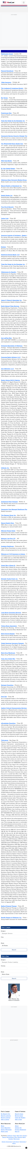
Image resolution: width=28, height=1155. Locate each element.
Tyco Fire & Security (7, 207)
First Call (4, 696)
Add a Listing (5, 1119)
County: (3, 966)
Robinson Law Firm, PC (8, 538)
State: (2, 943)
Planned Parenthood (7, 71)
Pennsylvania (10, 1137)
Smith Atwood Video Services (10, 306)
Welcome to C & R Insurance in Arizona (13, 554)
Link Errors (16, 1141)
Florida (25, 1135)
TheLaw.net (4, 740)
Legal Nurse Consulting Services (11, 612)
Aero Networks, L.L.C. (7, 368)
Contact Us (18, 1128)
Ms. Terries (4, 98)
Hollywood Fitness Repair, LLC (10, 254)
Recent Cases (19, 1115)
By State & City (5, 1114)
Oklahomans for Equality (8, 272)
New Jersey (17, 1139)
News (2, 1126)
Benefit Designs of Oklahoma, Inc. (11, 917)
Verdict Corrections (7, 1141)
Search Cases (19, 1114)
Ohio (15, 1137)
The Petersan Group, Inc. (8, 515)
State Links (4, 1131)
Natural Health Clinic (7, 523)
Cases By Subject (20, 1117)
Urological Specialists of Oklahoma (11, 346)
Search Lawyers (6, 1115)
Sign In (17, 1131)
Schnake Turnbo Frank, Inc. (9, 579)
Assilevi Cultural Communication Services (14, 708)
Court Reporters (5, 1128)
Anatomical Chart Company (9, 501)
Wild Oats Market (6, 161)
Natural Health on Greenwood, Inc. (11, 186)
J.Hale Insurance (6, 82)
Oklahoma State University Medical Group (14, 180)
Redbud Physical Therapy (9, 906)
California (9, 1135)
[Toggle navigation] (23, 2)
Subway (3, 247)
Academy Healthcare (7, 546)
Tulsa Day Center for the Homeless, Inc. (13, 121)
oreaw (10, 2)
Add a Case (18, 1119)
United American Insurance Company (12, 643)
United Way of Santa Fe (8, 565)
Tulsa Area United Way (8, 659)
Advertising (23, 1141)
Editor (14, 1143)
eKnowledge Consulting (8, 723)
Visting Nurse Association (9, 626)
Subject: (3, 931)
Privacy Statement (20, 1129)
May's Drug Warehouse (8, 653)
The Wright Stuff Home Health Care (12, 143)
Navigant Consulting (7, 685)
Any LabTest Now (6, 338)
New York (19, 1135)
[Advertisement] (14, 30)
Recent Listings (5, 1117)
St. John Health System (8, 168)
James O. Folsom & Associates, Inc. (11, 300)
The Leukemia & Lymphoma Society (12, 88)
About (17, 1126)
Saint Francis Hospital (8, 633)
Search (14, 949)
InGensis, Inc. (5, 468)
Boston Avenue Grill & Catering (10, 380)
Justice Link (4, 218)
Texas (14, 1135)
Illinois (4, 1137)
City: (2, 937)
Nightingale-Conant (7, 54)
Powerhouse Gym (6, 113)
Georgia (20, 1137)
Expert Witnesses (6, 1129)
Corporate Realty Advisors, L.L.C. (11, 357)
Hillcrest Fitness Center (8, 531)
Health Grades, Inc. (7, 195)
